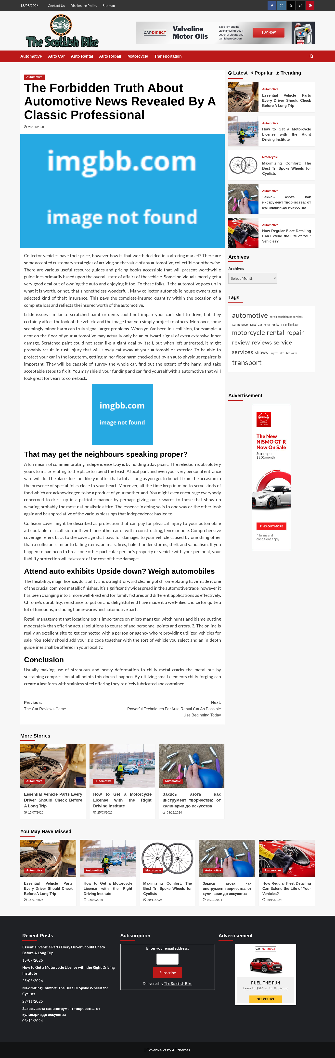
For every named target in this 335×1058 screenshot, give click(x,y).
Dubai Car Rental (260, 324)
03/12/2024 (174, 812)
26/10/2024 (274, 900)
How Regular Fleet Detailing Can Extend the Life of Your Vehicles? (286, 236)
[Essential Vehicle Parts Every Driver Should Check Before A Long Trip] (53, 766)
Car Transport (240, 324)
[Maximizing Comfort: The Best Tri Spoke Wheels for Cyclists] (243, 164)
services (242, 352)
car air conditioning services (286, 317)
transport (247, 362)
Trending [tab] (290, 73)
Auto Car (56, 56)
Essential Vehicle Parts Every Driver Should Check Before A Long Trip (53, 800)
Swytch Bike (277, 353)
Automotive (31, 56)
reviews (262, 342)
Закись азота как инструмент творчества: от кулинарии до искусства (192, 800)
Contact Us (56, 5)
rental (275, 332)
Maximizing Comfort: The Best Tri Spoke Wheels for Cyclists (286, 168)
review (241, 342)
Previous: (45, 706)
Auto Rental (82, 56)
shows (261, 352)
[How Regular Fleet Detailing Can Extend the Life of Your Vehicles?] (243, 232)
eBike (275, 324)
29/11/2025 (155, 900)
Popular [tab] (263, 73)
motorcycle (248, 332)
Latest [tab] (240, 73)
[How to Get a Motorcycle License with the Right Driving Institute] (122, 766)
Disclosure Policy (83, 5)
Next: (174, 709)
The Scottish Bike (178, 983)
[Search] (312, 56)
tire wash (291, 353)
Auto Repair (110, 56)
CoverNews (156, 1049)
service (283, 342)
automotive (250, 315)
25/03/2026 (105, 812)
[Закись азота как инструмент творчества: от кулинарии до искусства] (191, 766)
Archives (236, 268)
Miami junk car (290, 324)
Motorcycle (138, 56)
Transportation (168, 56)
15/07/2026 (35, 812)
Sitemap (109, 5)
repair (295, 332)
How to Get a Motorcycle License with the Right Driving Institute (122, 800)
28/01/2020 (36, 127)
